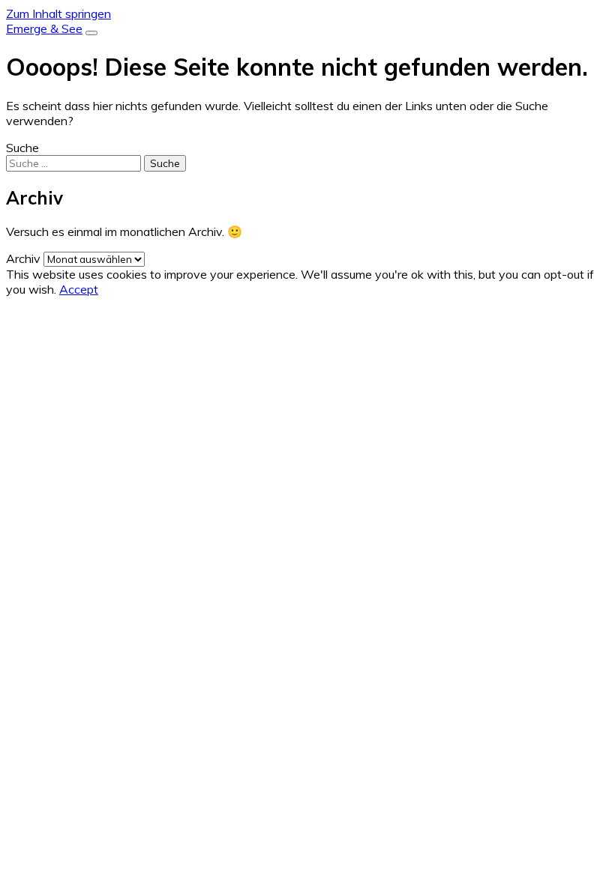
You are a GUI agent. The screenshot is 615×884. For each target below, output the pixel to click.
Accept (78, 289)
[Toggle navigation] (92, 33)
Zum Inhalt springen (58, 13)
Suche (22, 147)
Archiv (23, 258)
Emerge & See (44, 28)
